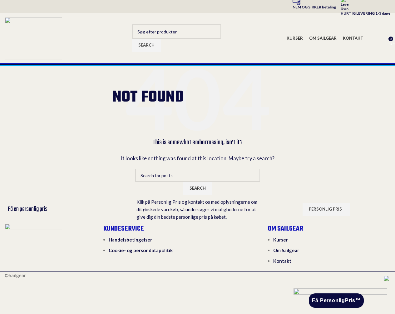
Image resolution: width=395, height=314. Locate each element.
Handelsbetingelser (130, 239)
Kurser (280, 239)
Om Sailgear (286, 250)
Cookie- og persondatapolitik (141, 250)
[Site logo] (33, 37)
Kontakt (282, 261)
